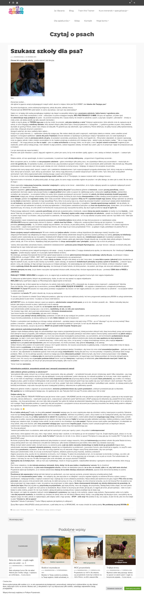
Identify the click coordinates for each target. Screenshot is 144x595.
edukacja (46, 510)
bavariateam (40, 510)
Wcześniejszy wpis (15, 519)
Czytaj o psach (16, 510)
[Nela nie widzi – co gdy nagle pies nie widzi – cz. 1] (23, 546)
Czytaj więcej (25, 575)
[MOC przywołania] (88, 550)
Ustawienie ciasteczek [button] (114, 588)
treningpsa (58, 510)
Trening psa (23, 510)
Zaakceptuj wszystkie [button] (133, 588)
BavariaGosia (19, 57)
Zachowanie (30, 510)
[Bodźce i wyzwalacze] (55, 550)
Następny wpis (129, 519)
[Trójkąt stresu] (120, 550)
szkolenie (52, 510)
